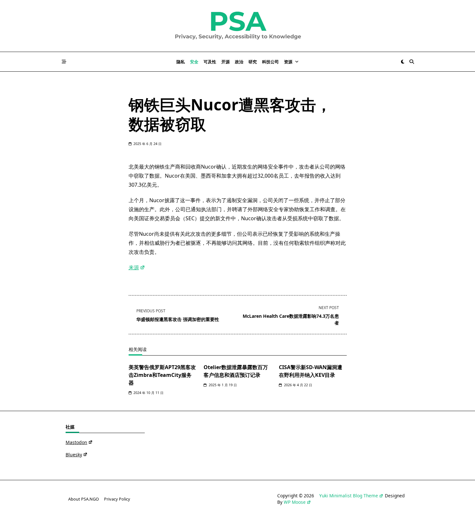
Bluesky (74, 454)
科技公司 (270, 62)
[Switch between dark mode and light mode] (403, 62)
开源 (225, 62)
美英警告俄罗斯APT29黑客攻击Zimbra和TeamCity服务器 (162, 375)
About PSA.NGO (83, 499)
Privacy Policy (117, 499)
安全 (194, 62)
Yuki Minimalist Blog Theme (348, 495)
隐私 (180, 62)
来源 (134, 267)
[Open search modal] (411, 62)
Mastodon (76, 442)
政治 (239, 62)
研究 (252, 62)
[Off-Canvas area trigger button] (64, 62)
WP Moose (295, 502)
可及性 (210, 62)
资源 (288, 62)
